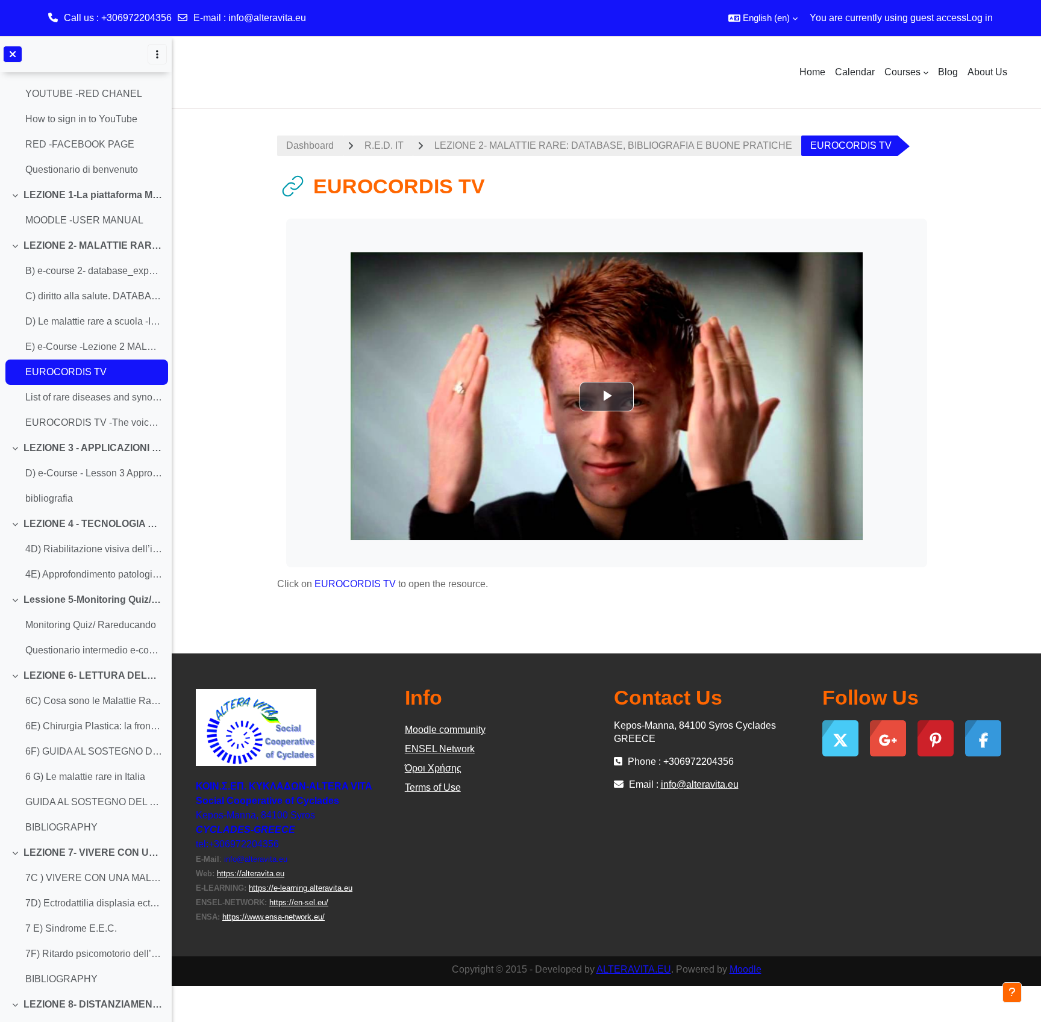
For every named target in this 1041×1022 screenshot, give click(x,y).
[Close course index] (12, 54)
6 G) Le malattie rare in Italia (85, 776)
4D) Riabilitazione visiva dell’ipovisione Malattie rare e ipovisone (93, 549)
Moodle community (445, 729)
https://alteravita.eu (250, 873)
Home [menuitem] (812, 72)
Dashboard (310, 145)
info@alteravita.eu (267, 18)
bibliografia (49, 498)
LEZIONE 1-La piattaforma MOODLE (93, 195)
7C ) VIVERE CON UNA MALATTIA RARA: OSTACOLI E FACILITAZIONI (93, 878)
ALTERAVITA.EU (633, 969)
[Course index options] (157, 54)
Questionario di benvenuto (81, 169)
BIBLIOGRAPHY (61, 827)
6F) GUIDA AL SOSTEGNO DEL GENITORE (93, 751)
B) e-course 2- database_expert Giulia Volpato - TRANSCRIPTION (93, 271)
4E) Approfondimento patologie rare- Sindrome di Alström (93, 574)
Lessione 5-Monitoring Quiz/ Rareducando (93, 599)
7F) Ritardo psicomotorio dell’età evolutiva (93, 954)
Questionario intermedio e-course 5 (93, 650)
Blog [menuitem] (948, 72)
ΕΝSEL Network (440, 749)
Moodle (745, 969)
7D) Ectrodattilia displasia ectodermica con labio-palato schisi (93, 903)
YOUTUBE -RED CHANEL (83, 94)
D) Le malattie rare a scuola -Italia (93, 321)
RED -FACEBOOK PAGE (79, 144)
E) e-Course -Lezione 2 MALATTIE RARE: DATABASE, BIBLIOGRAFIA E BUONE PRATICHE (93, 346)
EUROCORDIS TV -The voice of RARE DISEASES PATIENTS (93, 422)
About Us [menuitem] (987, 72)
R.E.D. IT (384, 145)
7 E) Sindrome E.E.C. (71, 928)
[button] (763, 18)
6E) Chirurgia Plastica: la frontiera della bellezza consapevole (93, 726)
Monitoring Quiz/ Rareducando (90, 625)
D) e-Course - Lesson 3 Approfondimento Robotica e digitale (93, 473)
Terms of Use (433, 787)
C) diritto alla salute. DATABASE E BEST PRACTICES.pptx (93, 296)
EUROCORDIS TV (66, 372)
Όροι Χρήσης (433, 768)
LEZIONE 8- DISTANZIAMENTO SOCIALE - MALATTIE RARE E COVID (93, 1004)
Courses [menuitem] (902, 72)
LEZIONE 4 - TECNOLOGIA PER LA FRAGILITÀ (93, 524)
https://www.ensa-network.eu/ (273, 916)
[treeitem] (85, 106)
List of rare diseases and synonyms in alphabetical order (93, 397)
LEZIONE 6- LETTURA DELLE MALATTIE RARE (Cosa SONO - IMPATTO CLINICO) (93, 675)
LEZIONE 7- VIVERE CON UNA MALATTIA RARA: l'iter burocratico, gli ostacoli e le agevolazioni (93, 852)
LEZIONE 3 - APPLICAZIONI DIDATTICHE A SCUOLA (93, 448)
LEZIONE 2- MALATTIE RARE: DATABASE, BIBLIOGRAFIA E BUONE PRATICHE (93, 245)
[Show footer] (1012, 992)
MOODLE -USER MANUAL (84, 220)
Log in (979, 18)
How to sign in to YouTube (81, 119)
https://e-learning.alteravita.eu (300, 888)
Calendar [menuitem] (855, 72)
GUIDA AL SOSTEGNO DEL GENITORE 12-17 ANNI (93, 802)
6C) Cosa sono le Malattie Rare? (93, 701)
